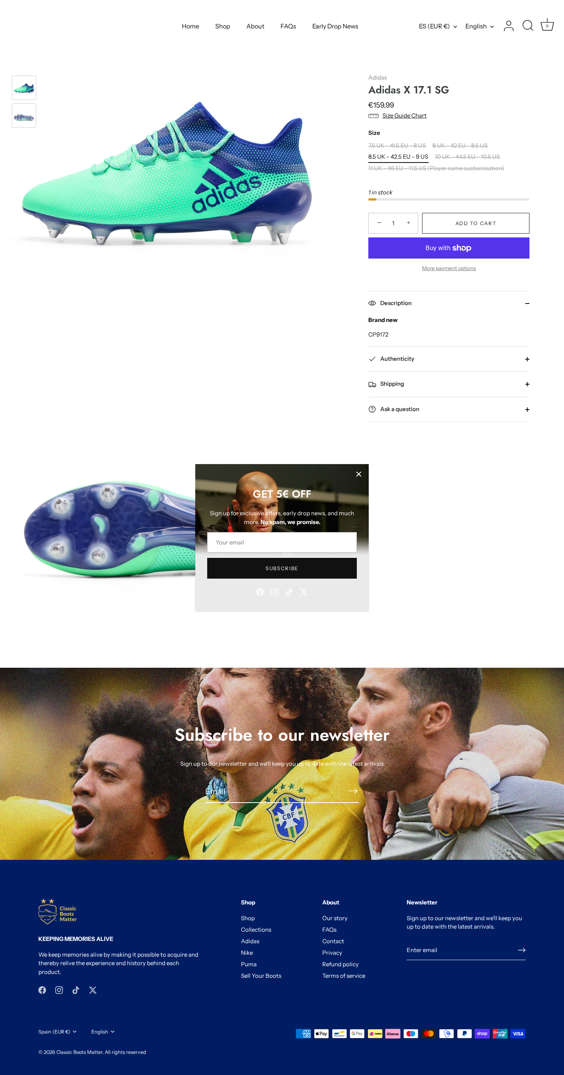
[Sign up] (522, 950)
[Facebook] (260, 591)
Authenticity (396, 358)
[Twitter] (304, 591)
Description (395, 303)
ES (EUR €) (434, 26)
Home (190, 26)
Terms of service (343, 975)
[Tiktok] (289, 591)
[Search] (527, 26)
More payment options (449, 268)
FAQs (288, 26)
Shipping (391, 383)
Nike (247, 952)
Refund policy (340, 964)
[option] (24, 89)
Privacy (332, 952)
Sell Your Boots (261, 975)
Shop (222, 26)
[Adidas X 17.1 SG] (24, 88)
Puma (249, 964)
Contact (333, 941)
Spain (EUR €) (54, 1032)
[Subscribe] (352, 791)
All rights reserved (125, 1052)
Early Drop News (335, 26)
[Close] (358, 474)
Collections (256, 929)
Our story (335, 918)
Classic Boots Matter (79, 1052)
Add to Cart (475, 223)
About (255, 26)
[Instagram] (275, 591)
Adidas (377, 77)
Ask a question (399, 409)
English (476, 26)
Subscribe (282, 568)
